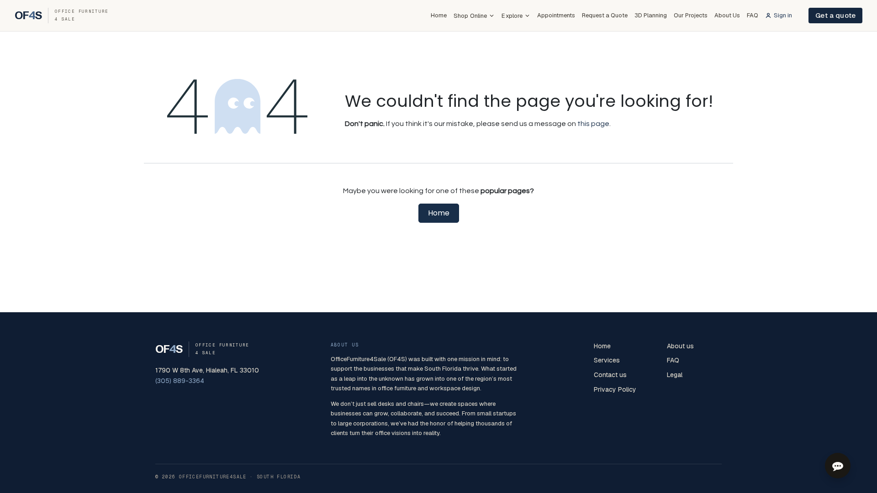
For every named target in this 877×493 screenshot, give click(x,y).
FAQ (752, 15)
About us (680, 346)
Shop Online (470, 16)
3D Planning (650, 15)
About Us (727, 15)
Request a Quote (605, 15)
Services (607, 360)
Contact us (610, 375)
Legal (674, 375)
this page (593, 123)
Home (439, 15)
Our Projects (691, 15)
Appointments (556, 15)
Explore (512, 16)
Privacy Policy (615, 389)
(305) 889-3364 (179, 381)
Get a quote (835, 15)
